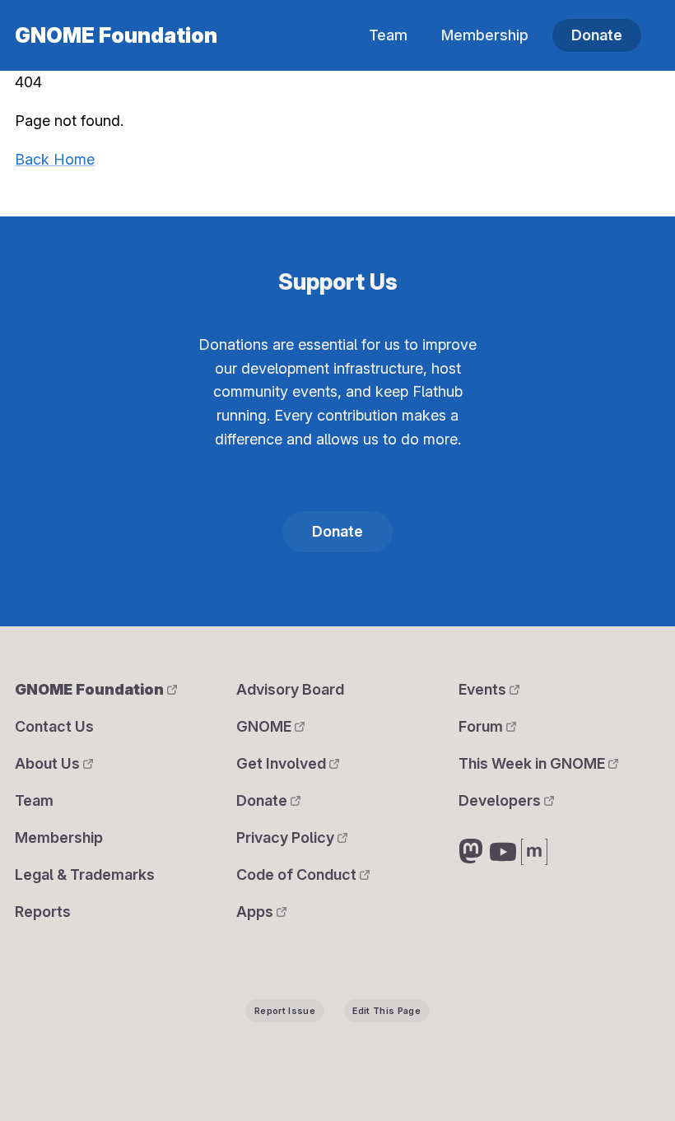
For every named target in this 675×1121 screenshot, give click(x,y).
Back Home (55, 159)
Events (484, 689)
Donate (596, 35)
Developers (501, 800)
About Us (49, 763)
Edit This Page (386, 1011)
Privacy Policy (287, 837)
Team (388, 35)
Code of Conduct (298, 874)
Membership (484, 35)
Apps (256, 911)
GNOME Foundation (116, 35)
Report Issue (284, 1011)
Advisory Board (290, 689)
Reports (43, 911)
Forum (482, 726)
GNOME (265, 726)
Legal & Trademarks (85, 874)
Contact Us (54, 726)
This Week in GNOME (533, 763)
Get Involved (282, 763)
